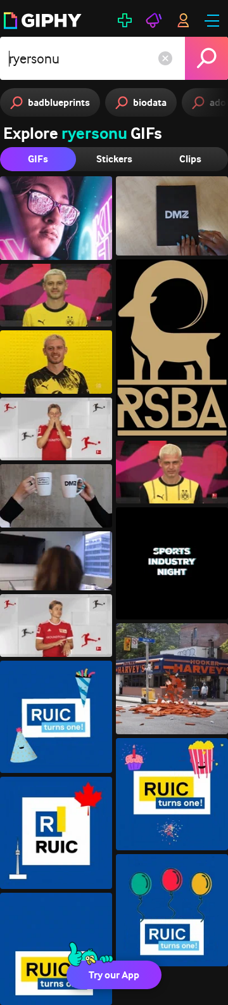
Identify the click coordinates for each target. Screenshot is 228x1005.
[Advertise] (154, 20)
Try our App (114, 975)
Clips (190, 159)
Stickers (114, 159)
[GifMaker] (125, 20)
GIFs (38, 159)
